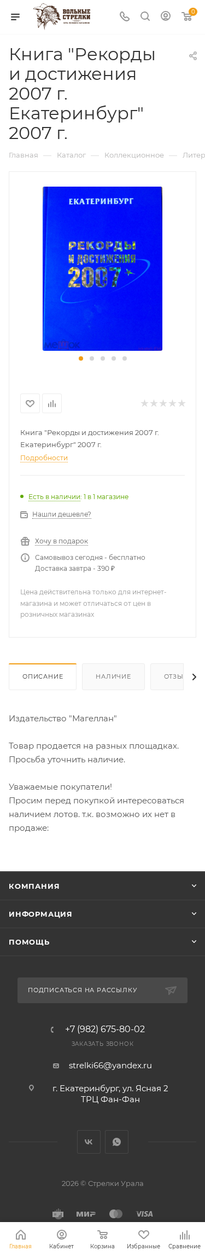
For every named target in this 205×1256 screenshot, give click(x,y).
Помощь (29, 941)
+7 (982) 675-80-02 (105, 1029)
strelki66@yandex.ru (110, 1065)
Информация (41, 914)
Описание (42, 676)
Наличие (113, 676)
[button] (80, 358)
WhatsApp (116, 1142)
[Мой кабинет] (166, 17)
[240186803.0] (102, 268)
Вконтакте (89, 1142)
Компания (34, 886)
